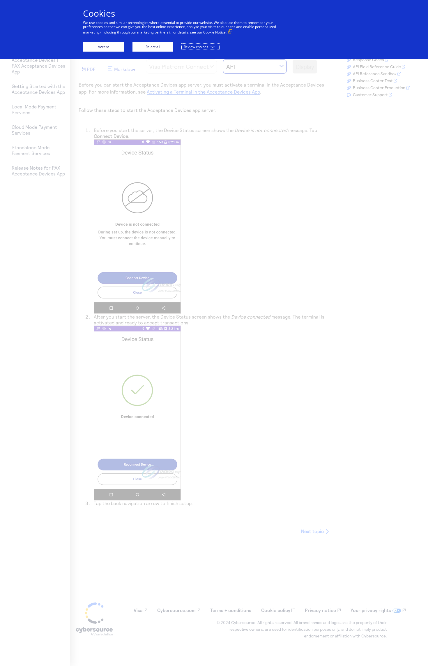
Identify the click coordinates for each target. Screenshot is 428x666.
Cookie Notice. (215, 32)
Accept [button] (103, 46)
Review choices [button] (196, 46)
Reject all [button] (153, 46)
